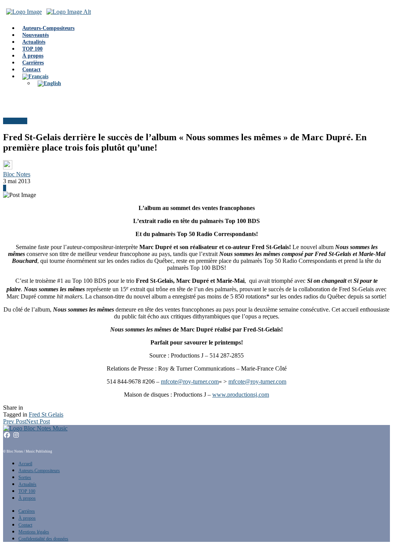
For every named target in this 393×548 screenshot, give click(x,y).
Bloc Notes (16, 174)
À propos (27, 498)
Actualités (15, 121)
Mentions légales (33, 532)
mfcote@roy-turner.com (190, 381)
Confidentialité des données (43, 538)
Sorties (24, 477)
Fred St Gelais (46, 414)
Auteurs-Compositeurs (39, 470)
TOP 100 (26, 491)
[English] (49, 83)
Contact (25, 525)
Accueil (25, 463)
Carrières (26, 511)
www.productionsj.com (240, 394)
